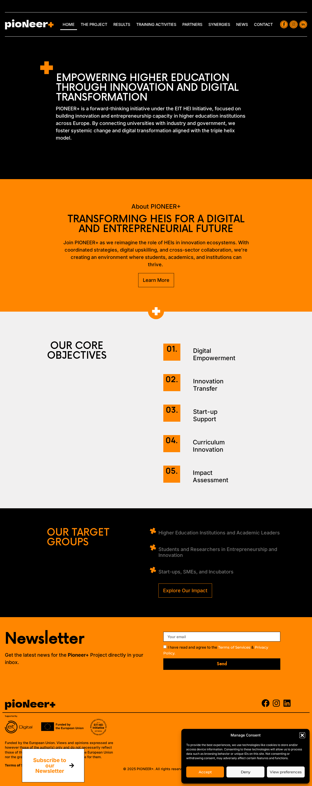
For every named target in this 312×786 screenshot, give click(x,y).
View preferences (286, 772)
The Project (94, 24)
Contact (263, 24)
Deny (245, 772)
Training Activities (156, 24)
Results (121, 24)
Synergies (219, 24)
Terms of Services (234, 647)
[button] (302, 735)
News (242, 24)
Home (69, 24)
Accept (205, 772)
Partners (192, 24)
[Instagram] (276, 703)
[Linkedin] (287, 703)
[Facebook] (266, 703)
